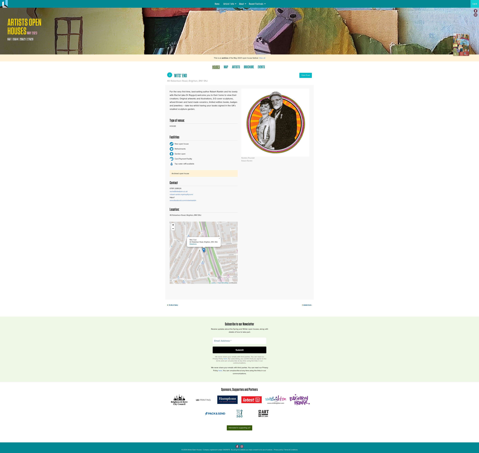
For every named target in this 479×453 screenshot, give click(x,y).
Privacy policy (278, 450)
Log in (475, 4)
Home (217, 3)
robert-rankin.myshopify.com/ (181, 194)
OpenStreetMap (223, 283)
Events (261, 66)
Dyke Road (305, 75)
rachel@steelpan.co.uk (179, 191)
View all (262, 58)
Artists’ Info (228, 3)
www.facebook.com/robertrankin (183, 200)
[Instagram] (475, 15)
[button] (203, 250)
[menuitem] (217, 4)
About (241, 3)
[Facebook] (475, 11)
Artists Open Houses (194, 450)
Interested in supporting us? (239, 428)
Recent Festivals (256, 3)
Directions (192, 244)
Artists (236, 66)
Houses (216, 66)
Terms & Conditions (291, 450)
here (225, 359)
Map (226, 66)
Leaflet (213, 283)
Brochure (249, 66)
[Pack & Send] (215, 413)
